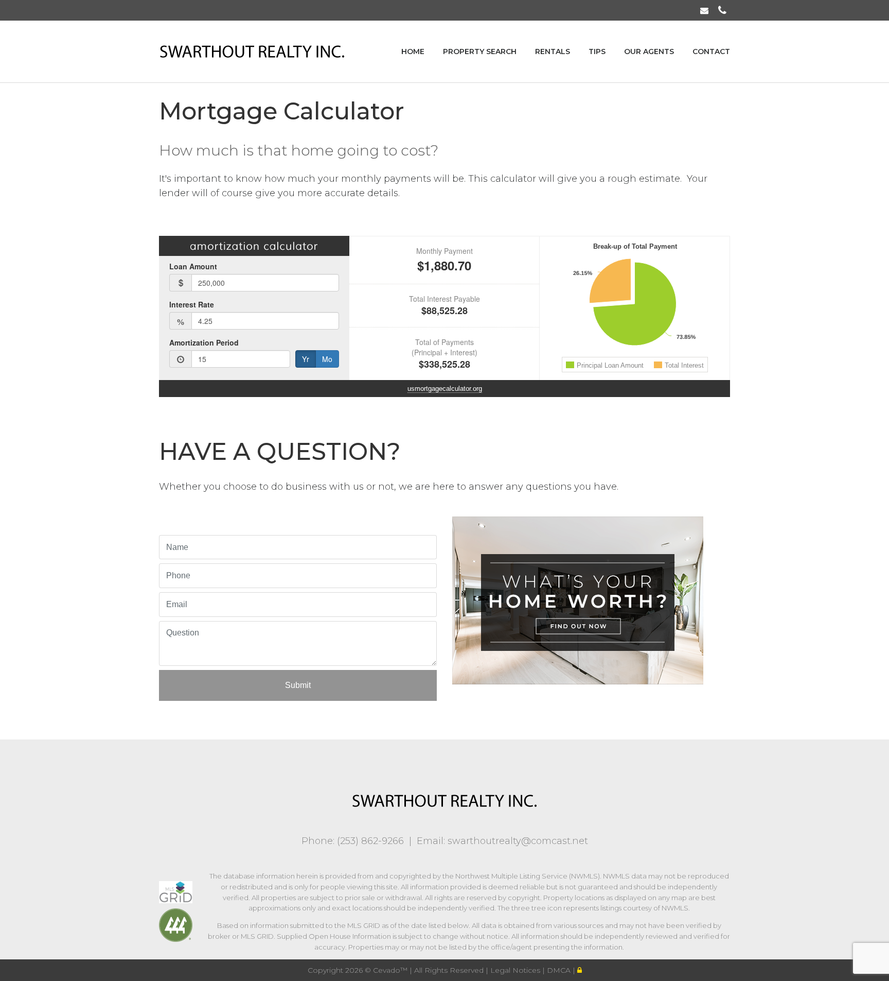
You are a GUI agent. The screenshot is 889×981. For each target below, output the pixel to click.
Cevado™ (391, 970)
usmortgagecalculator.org (444, 388)
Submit (298, 685)
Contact (711, 51)
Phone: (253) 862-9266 (352, 841)
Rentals (552, 51)
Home (412, 51)
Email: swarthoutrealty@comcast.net (502, 841)
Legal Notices (516, 970)
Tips (597, 51)
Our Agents (649, 51)
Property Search (480, 51)
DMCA (560, 970)
